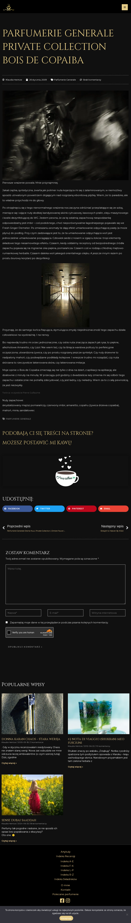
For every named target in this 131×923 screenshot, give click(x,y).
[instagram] (68, 900)
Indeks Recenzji (65, 856)
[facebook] (63, 900)
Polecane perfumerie (65, 894)
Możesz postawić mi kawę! (37, 443)
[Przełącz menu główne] (125, 7)
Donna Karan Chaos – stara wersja (31, 739)
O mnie (65, 885)
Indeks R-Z (67, 874)
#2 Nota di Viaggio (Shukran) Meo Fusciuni (96, 741)
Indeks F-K (67, 865)
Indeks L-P (67, 870)
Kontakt (65, 889)
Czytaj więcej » (9, 763)
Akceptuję (66, 918)
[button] (17, 509)
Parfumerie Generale (65, 79)
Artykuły (65, 851)
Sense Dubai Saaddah (19, 820)
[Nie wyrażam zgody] (127, 914)
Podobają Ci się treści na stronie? (47, 433)
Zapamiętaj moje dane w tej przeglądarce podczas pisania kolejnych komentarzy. (59, 622)
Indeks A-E (67, 861)
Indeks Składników (65, 879)
